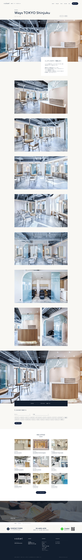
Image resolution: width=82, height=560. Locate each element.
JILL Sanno (53, 469)
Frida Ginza (35, 486)
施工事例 (19, 523)
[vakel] (6, 3)
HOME (15, 523)
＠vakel (66, 528)
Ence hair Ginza (18, 452)
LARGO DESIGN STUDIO (18, 543)
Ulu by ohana (54, 486)
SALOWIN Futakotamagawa (39, 452)
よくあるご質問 (44, 547)
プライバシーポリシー (45, 550)
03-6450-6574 (41, 528)
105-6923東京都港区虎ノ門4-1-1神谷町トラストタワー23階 (32, 542)
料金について (44, 544)
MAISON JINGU (18, 486)
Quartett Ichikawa (37, 469)
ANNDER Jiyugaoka (19, 469)
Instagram (58, 543)
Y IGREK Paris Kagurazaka (57, 452)
